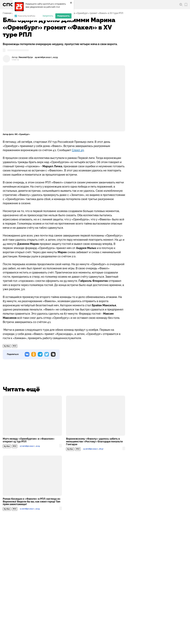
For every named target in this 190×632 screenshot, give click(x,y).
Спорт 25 (78, 150)
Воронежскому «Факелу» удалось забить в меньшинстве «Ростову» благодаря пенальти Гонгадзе (94, 441)
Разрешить (63, 15)
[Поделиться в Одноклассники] (33, 354)
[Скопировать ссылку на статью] (53, 354)
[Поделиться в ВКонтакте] (27, 354)
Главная (7, 13)
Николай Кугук (26, 57)
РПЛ (14, 346)
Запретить (48, 15)
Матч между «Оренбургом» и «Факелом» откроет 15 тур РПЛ (29, 440)
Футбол (7, 346)
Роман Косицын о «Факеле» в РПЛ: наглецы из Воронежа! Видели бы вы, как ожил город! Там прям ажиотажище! (31, 501)
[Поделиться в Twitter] (46, 354)
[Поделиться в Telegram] (40, 354)
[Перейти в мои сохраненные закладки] (186, 4)
